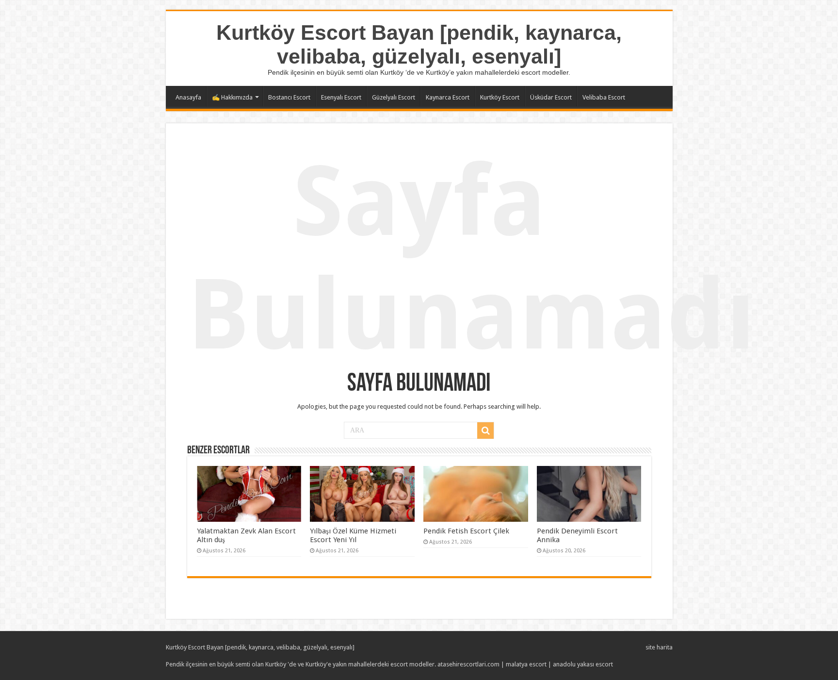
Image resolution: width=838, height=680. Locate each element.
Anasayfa (188, 97)
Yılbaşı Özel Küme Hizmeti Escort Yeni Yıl (353, 535)
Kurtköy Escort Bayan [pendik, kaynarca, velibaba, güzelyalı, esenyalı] (419, 44)
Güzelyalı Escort (393, 97)
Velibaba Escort (603, 97)
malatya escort (526, 664)
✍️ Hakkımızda (232, 97)
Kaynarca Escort (447, 97)
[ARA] (485, 430)
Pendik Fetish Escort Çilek (466, 531)
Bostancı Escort (289, 97)
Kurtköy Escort (499, 97)
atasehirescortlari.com (468, 664)
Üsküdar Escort (551, 97)
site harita (659, 647)
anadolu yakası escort (583, 664)
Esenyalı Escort (341, 97)
